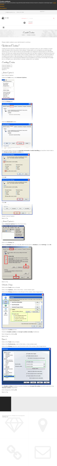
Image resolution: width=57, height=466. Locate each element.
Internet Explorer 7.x (7, 65)
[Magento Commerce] (5, 18)
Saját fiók (42, 11)
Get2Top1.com (5, 416)
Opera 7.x (4, 69)
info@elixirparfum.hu (10, 12)
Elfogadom (2, 6)
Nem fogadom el (3, 8)
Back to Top (5, 218)
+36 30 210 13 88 (20, 12)
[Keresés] (53, 18)
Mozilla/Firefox (5, 68)
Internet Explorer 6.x (7, 66)
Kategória (24, 18)
